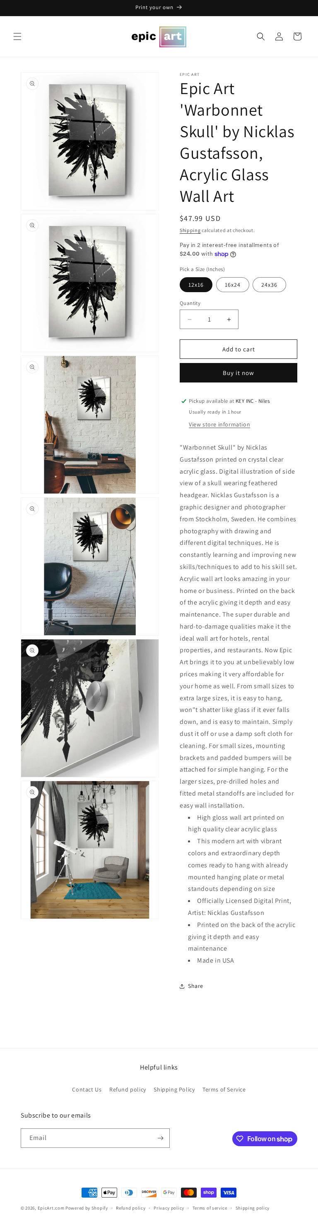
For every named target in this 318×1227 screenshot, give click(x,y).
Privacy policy (169, 1208)
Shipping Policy (174, 1089)
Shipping (190, 230)
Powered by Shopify (86, 1208)
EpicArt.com (51, 1208)
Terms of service (210, 1208)
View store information (219, 424)
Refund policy (127, 1089)
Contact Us (86, 1089)
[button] (17, 36)
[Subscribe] (160, 1138)
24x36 (269, 284)
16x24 (233, 284)
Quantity (190, 303)
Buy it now (238, 373)
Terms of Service (224, 1089)
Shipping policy (253, 1208)
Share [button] (195, 986)
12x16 (196, 284)
